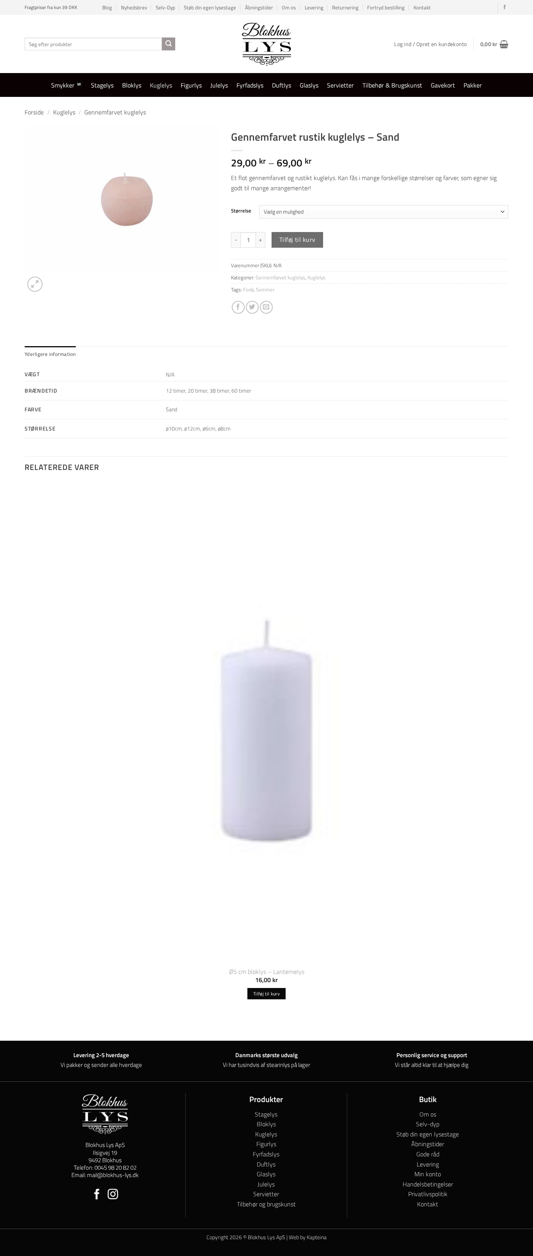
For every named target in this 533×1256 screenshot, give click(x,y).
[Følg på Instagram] (113, 1195)
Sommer (265, 289)
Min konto (427, 1174)
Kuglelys (161, 85)
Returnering (345, 7)
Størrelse (241, 211)
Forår (248, 289)
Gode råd (427, 1154)
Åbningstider (259, 7)
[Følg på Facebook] (504, 7)
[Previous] (28, 1026)
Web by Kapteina (308, 1237)
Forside (34, 112)
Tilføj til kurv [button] (266, 993)
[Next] (53, 280)
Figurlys (191, 85)
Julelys (219, 85)
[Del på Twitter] (252, 307)
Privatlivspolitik (428, 1194)
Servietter (340, 85)
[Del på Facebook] (238, 307)
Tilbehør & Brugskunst (392, 85)
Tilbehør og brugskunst (266, 1204)
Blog (107, 7)
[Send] (168, 44)
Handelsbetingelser (428, 1184)
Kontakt (422, 7)
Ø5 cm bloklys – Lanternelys (266, 972)
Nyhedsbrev (134, 7)
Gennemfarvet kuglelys (115, 112)
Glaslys (309, 85)
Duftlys (281, 85)
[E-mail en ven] (266, 307)
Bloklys (131, 85)
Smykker (63, 85)
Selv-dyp (427, 1124)
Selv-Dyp (165, 7)
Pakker (473, 85)
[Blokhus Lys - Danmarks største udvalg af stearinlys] (266, 44)
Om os (289, 7)
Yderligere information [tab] (50, 354)
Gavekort (443, 85)
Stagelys (102, 85)
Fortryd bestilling (386, 7)
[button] (494, 44)
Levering (314, 7)
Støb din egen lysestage (210, 7)
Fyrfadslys (249, 85)
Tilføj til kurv (297, 239)
